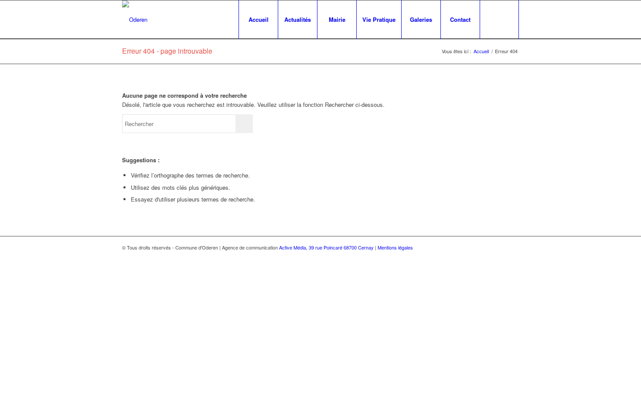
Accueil (481, 51)
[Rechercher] (499, 19)
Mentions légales (395, 247)
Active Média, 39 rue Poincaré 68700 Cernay (326, 247)
